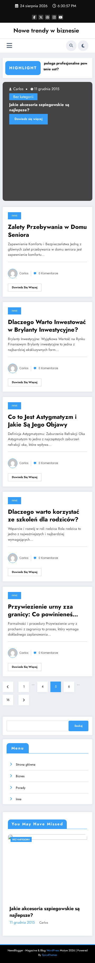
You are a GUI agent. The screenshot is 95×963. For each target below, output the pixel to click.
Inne (14, 215)
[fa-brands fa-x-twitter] (41, 17)
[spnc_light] (83, 45)
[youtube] (60, 17)
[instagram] (54, 17)
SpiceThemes (49, 955)
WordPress (52, 950)
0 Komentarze (48, 273)
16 (8, 699)
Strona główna (25, 764)
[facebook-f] (34, 17)
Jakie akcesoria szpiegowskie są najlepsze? (39, 107)
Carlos (17, 88)
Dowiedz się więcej (28, 119)
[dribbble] (47, 17)
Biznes (20, 776)
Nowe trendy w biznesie (46, 30)
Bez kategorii (23, 96)
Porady (20, 787)
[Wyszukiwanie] (71, 46)
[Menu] (9, 45)
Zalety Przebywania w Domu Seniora (47, 231)
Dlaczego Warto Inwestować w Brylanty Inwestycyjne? (47, 326)
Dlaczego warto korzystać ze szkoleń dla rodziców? (43, 516)
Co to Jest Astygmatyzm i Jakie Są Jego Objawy (42, 421)
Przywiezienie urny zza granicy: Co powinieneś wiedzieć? (40, 610)
